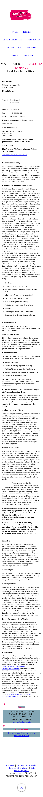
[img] (21, 15)
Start (15, 32)
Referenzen (34, 40)
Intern (14, 55)
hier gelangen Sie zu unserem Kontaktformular (21, 734)
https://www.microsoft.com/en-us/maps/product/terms (13, 667)
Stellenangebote (27, 48)
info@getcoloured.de (21, 722)
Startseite (10, 765)
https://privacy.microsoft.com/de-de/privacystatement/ (16, 695)
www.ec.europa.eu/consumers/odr (14, 155)
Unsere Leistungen (13, 40)
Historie (26, 32)
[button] (21, 788)
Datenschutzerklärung (18, 768)
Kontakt (32, 765)
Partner (10, 48)
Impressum (21, 765)
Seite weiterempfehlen (24, 769)
